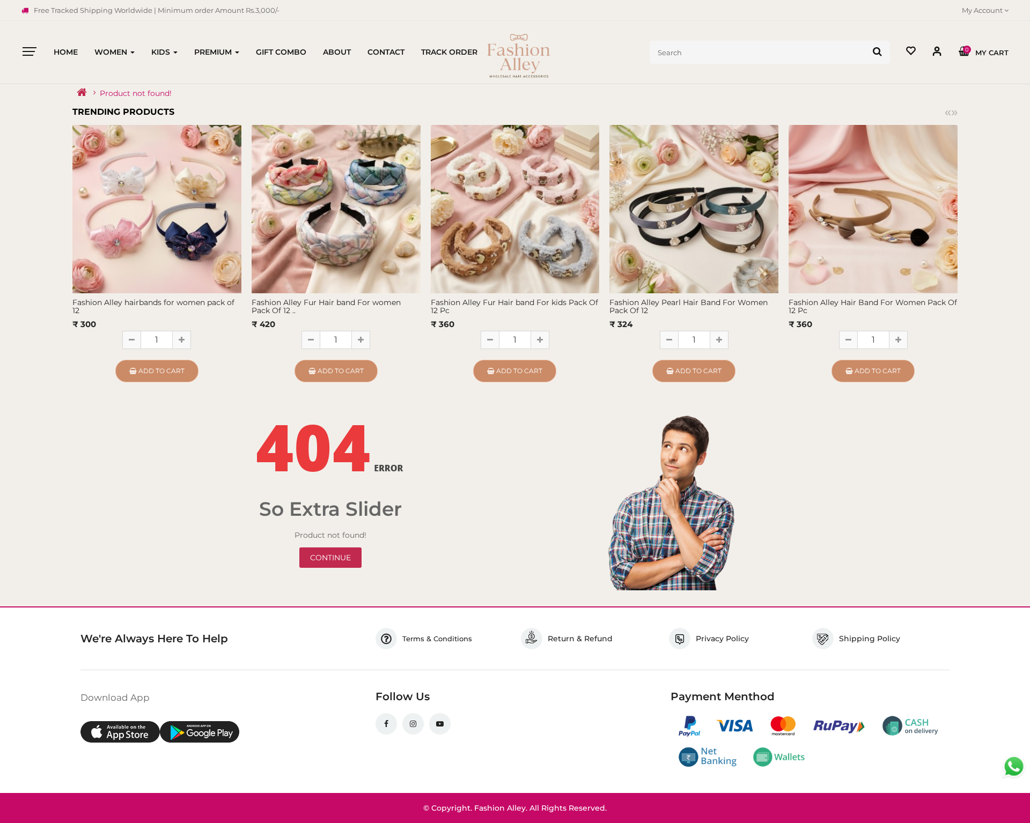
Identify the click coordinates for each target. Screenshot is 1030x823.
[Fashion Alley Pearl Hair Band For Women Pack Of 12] (693, 208)
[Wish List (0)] (911, 52)
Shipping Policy (869, 638)
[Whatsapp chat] (1013, 766)
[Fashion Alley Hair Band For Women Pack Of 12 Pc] (873, 208)
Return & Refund (580, 638)
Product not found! (136, 93)
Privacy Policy (722, 638)
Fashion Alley (500, 808)
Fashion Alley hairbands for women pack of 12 (153, 306)
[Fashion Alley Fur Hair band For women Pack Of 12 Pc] (336, 208)
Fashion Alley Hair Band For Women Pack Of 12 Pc (873, 306)
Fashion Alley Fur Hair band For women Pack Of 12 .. (326, 306)
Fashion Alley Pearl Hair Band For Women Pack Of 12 (688, 306)
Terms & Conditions (437, 638)
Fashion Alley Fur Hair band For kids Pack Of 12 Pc (514, 306)
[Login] (937, 53)
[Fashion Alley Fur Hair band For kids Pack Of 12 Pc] (515, 208)
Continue (330, 557)
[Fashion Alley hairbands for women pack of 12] (156, 208)
